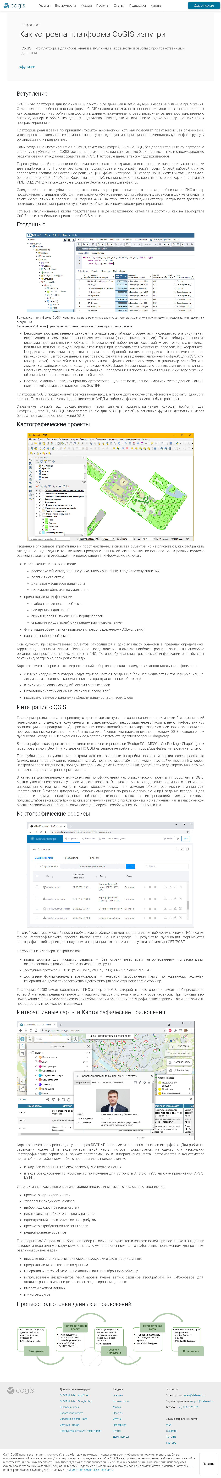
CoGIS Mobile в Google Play (76, 1401)
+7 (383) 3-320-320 (188, 1407)
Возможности (65, 5)
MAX (168, 1425)
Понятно (208, 1463)
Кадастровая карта (71, 1413)
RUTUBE (171, 1436)
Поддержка (137, 5)
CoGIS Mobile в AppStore (74, 1395)
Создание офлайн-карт (73, 1419)
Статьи (119, 5)
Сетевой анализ (69, 1407)
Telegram (171, 1430)
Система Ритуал (69, 1425)
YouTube (171, 1442)
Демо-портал (204, 5)
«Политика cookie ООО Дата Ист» (91, 1470)
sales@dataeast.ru (194, 1395)
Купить (155, 5)
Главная (45, 5)
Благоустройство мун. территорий (80, 1430)
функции (28, 67)
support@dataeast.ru (202, 1401)
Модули (86, 5)
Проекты (102, 5)
